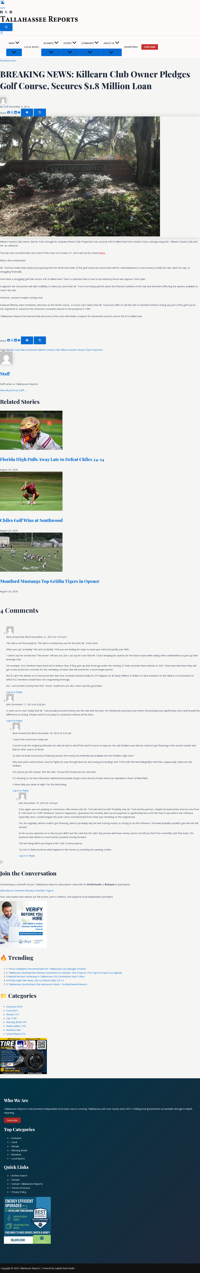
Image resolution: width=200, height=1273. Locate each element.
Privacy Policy (19, 1191)
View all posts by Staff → (13, 390)
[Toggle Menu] (14, 52)
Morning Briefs (16, 1022)
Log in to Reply (14, 692)
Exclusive (5, 60)
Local (12, 60)
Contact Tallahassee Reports (27, 1183)
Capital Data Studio (65, 1268)
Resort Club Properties (90, 349)
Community (87, 43)
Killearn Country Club (49, 349)
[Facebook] (1, 12)
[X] (6, 12)
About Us (109, 43)
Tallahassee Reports (29, 1268)
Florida (13, 1014)
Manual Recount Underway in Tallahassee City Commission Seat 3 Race (46, 976)
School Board (15, 1033)
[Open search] (6, 27)
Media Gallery (16, 1025)
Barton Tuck (13, 349)
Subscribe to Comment (12, 890)
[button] (17, 43)
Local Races (31, 46)
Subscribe (149, 46)
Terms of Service (21, 1187)
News (12, 43)
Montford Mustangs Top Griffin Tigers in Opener (49, 581)
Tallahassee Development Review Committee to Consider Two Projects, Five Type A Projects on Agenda (65, 972)
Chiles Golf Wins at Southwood (31, 520)
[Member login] (1, 33)
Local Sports (18, 1158)
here (102, 252)
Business (49, 43)
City (11, 1018)
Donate (16, 1179)
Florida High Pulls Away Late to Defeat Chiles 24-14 (52, 459)
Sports (67, 43)
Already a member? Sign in (39, 890)
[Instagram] (10, 12)
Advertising (131, 46)
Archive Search (19, 1175)
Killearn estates (69, 349)
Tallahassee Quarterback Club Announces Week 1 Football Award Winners (47, 984)
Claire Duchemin (29, 349)
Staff (6, 106)
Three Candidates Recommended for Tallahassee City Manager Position (47, 968)
